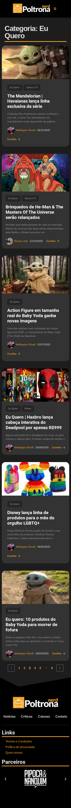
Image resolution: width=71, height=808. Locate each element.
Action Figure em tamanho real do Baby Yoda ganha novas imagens (33, 315)
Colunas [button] (44, 716)
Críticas (26, 716)
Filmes (28, 408)
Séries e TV (32, 87)
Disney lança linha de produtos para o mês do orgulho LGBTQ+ (30, 518)
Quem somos (14, 752)
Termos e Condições (18, 741)
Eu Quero (14, 87)
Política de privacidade (20, 747)
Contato (61, 716)
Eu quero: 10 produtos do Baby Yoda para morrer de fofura (31, 624)
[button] (55, 9)
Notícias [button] (9, 716)
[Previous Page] (11, 668)
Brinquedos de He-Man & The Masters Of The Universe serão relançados (34, 212)
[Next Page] (59, 668)
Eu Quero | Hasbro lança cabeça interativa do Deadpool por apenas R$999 (34, 422)
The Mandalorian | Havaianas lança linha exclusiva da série (28, 101)
